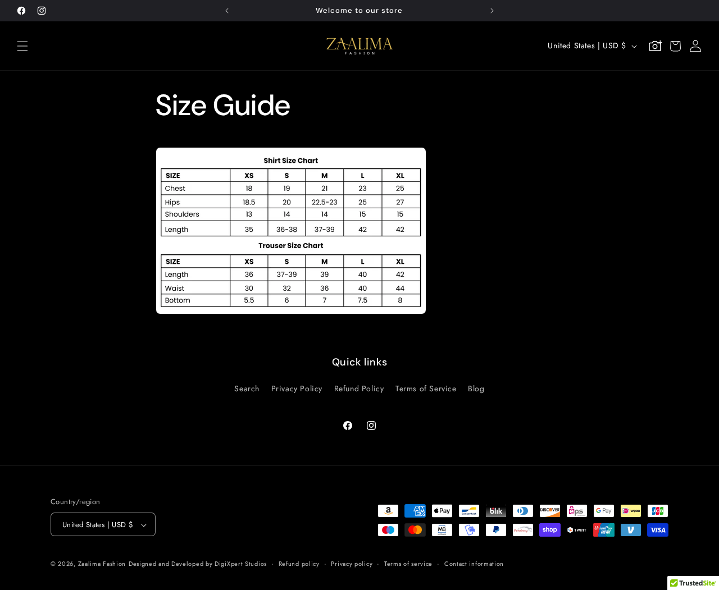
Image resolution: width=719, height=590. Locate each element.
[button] (22, 46)
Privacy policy (351, 563)
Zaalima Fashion (102, 564)
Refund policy (299, 563)
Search (247, 388)
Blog (476, 388)
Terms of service (408, 563)
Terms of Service (426, 388)
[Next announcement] (492, 11)
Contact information (474, 563)
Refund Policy (359, 388)
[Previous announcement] (227, 11)
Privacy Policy (296, 388)
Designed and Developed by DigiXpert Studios (198, 564)
